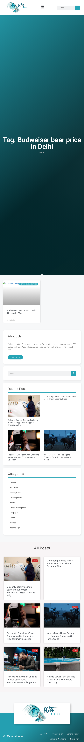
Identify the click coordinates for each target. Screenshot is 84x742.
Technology (15, 527)
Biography (14, 512)
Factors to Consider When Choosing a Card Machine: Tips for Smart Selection (23, 457)
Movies (13, 522)
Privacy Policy (57, 734)
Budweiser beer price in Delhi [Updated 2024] (21, 312)
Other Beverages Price (19, 507)
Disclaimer (74, 739)
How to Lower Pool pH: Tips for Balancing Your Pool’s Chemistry (61, 679)
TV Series (14, 487)
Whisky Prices (16, 492)
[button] (42, 7)
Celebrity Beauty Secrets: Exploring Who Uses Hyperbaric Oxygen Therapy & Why (23, 423)
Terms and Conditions (57, 739)
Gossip (13, 482)
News (12, 502)
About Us (43, 734)
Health (12, 517)
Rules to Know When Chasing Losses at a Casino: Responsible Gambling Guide (22, 679)
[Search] (77, 8)
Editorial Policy (73, 734)
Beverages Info (16, 497)
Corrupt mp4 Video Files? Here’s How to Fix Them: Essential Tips (60, 397)
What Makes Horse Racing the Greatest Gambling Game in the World (57, 457)
